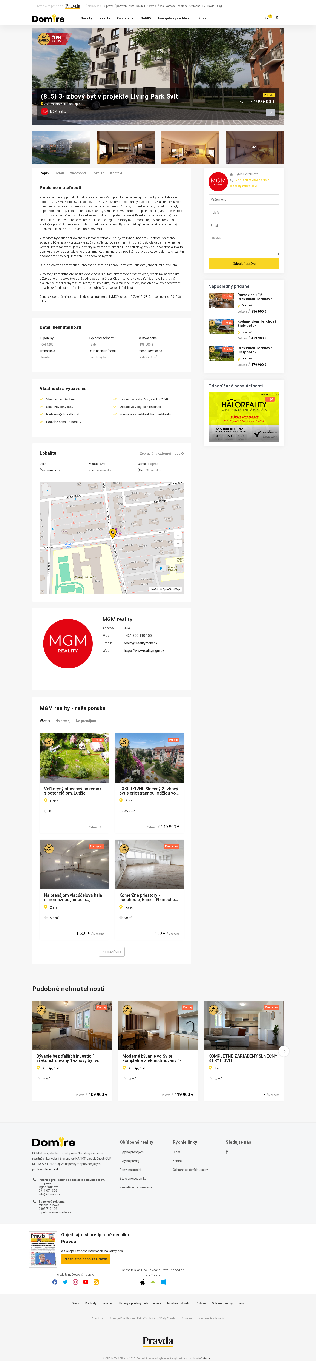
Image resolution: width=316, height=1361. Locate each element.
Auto (132, 6)
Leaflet (154, 589)
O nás (202, 18)
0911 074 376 (48, 1190)
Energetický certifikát (174, 18)
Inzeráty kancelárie (243, 186)
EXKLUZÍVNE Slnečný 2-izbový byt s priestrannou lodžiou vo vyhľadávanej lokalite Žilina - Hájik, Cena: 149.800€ (148, 791)
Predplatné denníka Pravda (86, 1259)
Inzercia (107, 1303)
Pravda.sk (52, 1169)
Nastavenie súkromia (212, 1318)
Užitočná (194, 6)
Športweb (121, 6)
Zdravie (151, 6)
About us (97, 1318)
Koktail (140, 6)
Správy (108, 6)
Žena (161, 6)
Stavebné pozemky (133, 1178)
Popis (44, 173)
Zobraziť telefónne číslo (253, 180)
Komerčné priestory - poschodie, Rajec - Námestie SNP (147, 897)
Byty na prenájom (132, 1152)
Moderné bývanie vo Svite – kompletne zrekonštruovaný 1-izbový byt (152, 1058)
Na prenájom (86, 721)
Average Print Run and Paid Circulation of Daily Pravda (142, 1318)
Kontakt (116, 173)
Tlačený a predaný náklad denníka (140, 1303)
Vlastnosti (78, 173)
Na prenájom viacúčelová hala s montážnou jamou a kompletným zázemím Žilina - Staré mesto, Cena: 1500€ (73, 897)
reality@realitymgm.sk (140, 643)
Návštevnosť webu (178, 1303)
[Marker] (108, 528)
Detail (59, 173)
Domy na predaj (130, 1169)
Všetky (45, 721)
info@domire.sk (49, 1194)
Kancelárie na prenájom (136, 1187)
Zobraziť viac (112, 952)
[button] (178, 543)
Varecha (171, 6)
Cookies (187, 1318)
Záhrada (182, 6)
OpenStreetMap (171, 589)
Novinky (86, 18)
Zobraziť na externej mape (160, 453)
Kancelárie (125, 18)
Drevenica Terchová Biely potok (255, 350)
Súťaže (201, 1303)
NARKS (146, 18)
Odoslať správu (244, 264)
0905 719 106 (48, 1208)
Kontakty (90, 1303)
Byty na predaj (129, 1161)
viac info (208, 1358)
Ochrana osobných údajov (190, 1169)
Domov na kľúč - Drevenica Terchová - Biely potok (256, 299)
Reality (105, 18)
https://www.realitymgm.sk (144, 651)
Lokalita (98, 173)
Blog (219, 6)
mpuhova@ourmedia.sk (55, 1212)
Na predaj (63, 721)
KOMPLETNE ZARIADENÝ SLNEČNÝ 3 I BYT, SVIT (243, 1058)
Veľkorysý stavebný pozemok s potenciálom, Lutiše (72, 791)
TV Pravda (208, 6)
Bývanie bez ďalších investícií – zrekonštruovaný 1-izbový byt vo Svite (68, 1058)
